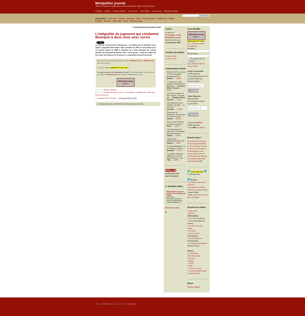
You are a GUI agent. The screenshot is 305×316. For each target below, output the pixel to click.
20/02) (176, 160)
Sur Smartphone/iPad (198, 144)
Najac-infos (193, 211)
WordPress (107, 304)
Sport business (136, 21)
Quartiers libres (194, 273)
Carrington (131, 304)
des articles (200, 127)
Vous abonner (192, 64)
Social (125, 21)
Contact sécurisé (119, 11)
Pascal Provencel (101, 95)
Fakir (191, 266)
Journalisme (130, 92)
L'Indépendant (141, 92)
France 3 (121, 92)
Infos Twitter (144, 11)
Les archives (156, 11)
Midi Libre (151, 92)
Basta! (191, 261)
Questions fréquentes (198, 141)
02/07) (179, 150)
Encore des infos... (173, 208)
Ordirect (192, 213)
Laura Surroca (194, 233)
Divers (138, 18)
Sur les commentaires (198, 149)
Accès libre (112, 18)
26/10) (178, 119)
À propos (98, 11)
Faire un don (133, 11)
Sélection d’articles (171, 11)
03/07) (178, 143)
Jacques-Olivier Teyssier (107, 98)
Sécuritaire (117, 21)
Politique (99, 21)
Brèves (121, 18)
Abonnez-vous (149, 61)
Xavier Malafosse (195, 238)
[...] (181, 202)
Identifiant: (191, 48)
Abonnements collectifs (198, 156)
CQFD (191, 263)
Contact (107, 11)
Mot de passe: (192, 53)
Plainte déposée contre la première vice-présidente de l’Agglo (176, 193)
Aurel (191, 221)
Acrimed (192, 258)
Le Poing (192, 231)
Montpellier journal (110, 3)
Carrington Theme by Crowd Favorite (195, 303)
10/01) (169, 90)
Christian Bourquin (110, 92)
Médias (172, 18)
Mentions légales (193, 287)
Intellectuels (162, 18)
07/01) (179, 100)
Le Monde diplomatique (198, 271)
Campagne (130, 18)
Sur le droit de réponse (198, 146)
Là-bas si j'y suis (195, 268)
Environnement (149, 18)
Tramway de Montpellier (198, 243)
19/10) (177, 126)
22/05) (178, 78)
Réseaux (107, 21)
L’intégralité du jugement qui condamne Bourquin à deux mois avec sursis (127, 35)
